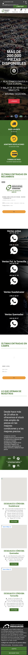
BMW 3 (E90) (6, 366)
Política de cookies (6, 645)
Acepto (14, 649)
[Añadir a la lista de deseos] (25, 183)
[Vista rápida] (25, 186)
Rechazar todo (14, 653)
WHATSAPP (20, 6)
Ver (14, 211)
